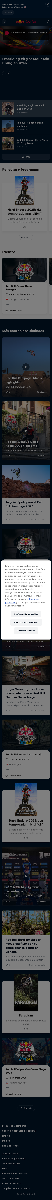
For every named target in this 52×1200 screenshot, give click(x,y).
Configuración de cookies (26, 614)
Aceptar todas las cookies (26, 622)
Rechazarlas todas (26, 631)
